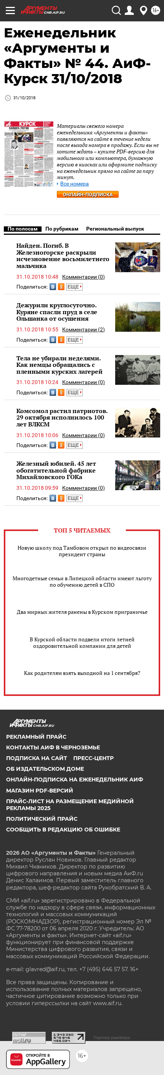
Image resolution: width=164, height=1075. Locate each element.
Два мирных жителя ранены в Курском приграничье (82, 612)
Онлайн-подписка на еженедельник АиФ (74, 779)
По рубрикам (62, 229)
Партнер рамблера (111, 1037)
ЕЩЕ (74, 287)
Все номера (74, 184)
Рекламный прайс (36, 736)
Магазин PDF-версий (39, 790)
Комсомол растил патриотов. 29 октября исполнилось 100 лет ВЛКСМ (62, 417)
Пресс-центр (93, 758)
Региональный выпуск (115, 229)
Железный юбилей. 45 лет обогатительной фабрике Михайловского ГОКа (56, 470)
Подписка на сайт (36, 758)
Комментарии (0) (83, 277)
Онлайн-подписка (88, 194)
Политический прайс (41, 818)
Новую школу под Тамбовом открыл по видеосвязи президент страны (82, 550)
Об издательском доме (45, 768)
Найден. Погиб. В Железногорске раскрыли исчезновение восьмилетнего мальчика (62, 255)
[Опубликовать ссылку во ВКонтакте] (53, 286)
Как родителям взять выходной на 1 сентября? (82, 673)
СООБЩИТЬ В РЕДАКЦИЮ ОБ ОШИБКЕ (63, 829)
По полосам (23, 229)
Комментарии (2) (83, 329)
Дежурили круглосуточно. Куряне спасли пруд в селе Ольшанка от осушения (56, 312)
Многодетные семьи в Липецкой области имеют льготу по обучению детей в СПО (82, 581)
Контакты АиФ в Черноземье (53, 747)
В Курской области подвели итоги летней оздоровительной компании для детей (82, 642)
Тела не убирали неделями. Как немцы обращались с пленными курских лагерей (59, 365)
